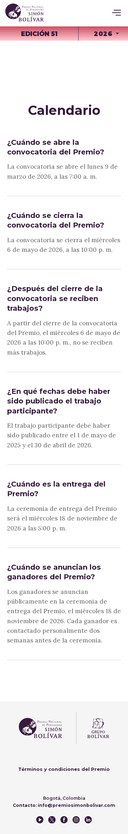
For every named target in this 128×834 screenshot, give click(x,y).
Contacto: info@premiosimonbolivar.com (64, 805)
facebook (64, 819)
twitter (51, 819)
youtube (39, 819)
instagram (76, 819)
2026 (103, 33)
